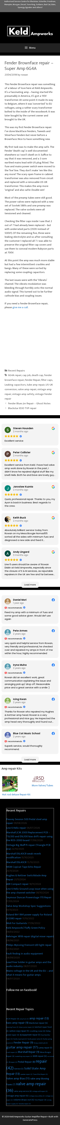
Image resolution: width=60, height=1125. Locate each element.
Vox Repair (40, 1100)
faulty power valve (35, 1039)
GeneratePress (30, 1120)
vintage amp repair (17, 1096)
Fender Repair (32, 380)
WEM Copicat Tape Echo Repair (23, 867)
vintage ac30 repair (40, 1091)
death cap (37, 375)
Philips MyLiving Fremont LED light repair (29, 945)
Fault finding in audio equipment (24, 953)
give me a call (20, 307)
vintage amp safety (23, 394)
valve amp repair (27, 389)
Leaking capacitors (15, 385)
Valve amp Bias (18, 1078)
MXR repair (40, 1056)
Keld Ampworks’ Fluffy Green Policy (25, 928)
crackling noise (37, 1031)
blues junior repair (26, 1027)
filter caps (46, 380)
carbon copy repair (19, 1031)
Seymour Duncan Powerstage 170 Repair (28, 897)
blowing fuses (12, 1027)
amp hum (24, 1019)
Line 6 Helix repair (16, 828)
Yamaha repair (25, 1103)
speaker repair (26, 1074)
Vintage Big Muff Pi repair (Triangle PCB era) (28, 847)
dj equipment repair (30, 1035)
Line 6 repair (11, 1052)
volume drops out (23, 1100)
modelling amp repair (23, 1056)
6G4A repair (14, 375)
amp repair (39, 1018)
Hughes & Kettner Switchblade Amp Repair (26, 877)
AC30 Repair (12, 1018)
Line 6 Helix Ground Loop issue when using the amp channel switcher (29, 891)
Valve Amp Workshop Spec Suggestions (28, 906)
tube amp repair (36, 385)
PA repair (13, 1062)
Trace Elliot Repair (40, 1074)
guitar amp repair (22, 1047)
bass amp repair (17, 1023)
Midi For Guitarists (16, 923)
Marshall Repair (28, 1052)
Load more (30, 584)
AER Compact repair (17, 884)
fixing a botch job (41, 1043)
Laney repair (45, 1047)
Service (19, 1068)
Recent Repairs (16, 371)
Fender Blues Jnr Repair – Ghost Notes (29, 403)
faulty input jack (20, 1039)
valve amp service (23, 1091)
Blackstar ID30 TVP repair (22, 408)
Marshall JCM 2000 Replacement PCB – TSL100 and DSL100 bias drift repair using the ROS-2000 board (29, 836)
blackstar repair (38, 1023)
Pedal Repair (26, 1062)
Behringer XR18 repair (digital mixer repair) (30, 936)
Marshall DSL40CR (16, 862)
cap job (26, 375)
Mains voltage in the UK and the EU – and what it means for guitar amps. (29, 973)
